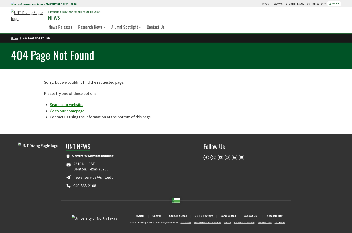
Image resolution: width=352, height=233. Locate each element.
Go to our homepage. (67, 110)
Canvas (156, 216)
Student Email (178, 216)
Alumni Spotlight (124, 26)
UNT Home (280, 222)
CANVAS (278, 3)
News (54, 18)
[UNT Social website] (241, 157)
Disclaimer (186, 222)
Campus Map (228, 216)
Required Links (265, 222)
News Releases (60, 26)
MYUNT (266, 3)
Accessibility (275, 216)
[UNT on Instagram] (227, 157)
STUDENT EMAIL (295, 3)
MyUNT (140, 216)
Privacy (227, 222)
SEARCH (335, 3)
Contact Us (155, 26)
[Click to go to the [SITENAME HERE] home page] (27, 16)
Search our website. (66, 104)
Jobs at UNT (251, 216)
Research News (90, 26)
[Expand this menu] (104, 27)
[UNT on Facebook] (206, 157)
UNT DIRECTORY (316, 3)
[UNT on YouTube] (220, 157)
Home (14, 38)
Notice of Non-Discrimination (207, 222)
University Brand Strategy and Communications (74, 12)
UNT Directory (204, 216)
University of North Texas (60, 4)
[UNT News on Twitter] (213, 157)
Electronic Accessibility (244, 222)
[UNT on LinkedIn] (234, 157)
